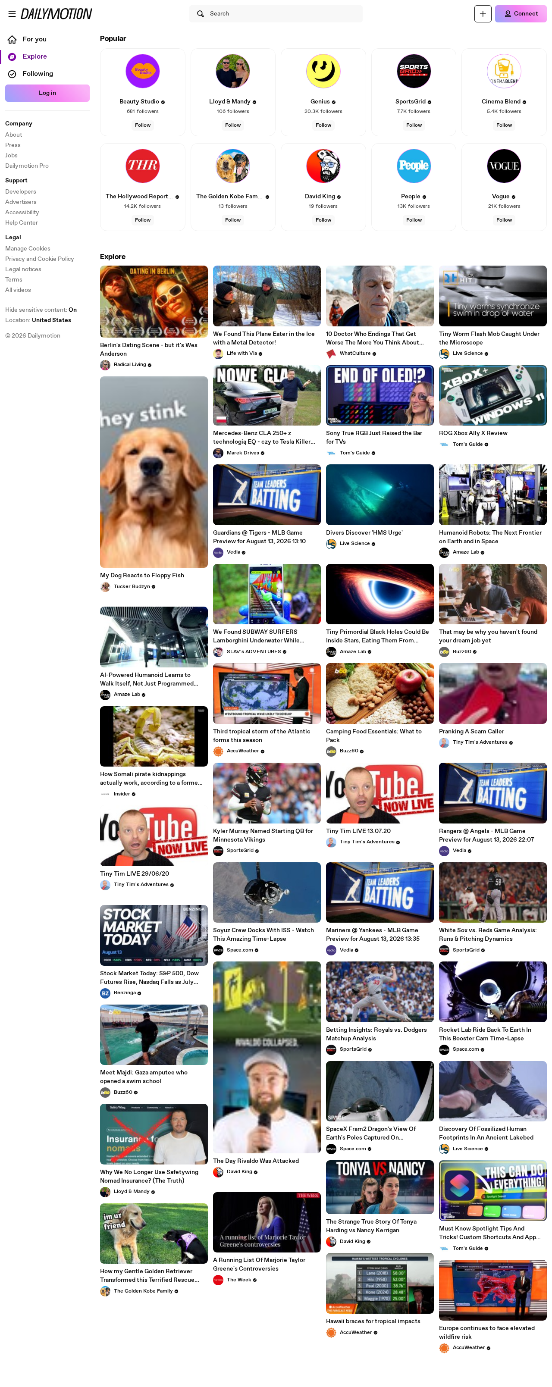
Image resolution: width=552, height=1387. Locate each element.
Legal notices (23, 269)
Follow (143, 125)
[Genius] (323, 71)
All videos (18, 290)
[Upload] (483, 13)
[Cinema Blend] (504, 71)
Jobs (11, 156)
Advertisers (21, 202)
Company (18, 124)
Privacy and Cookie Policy (39, 259)
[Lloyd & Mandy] (233, 71)
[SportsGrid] (414, 71)
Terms (13, 280)
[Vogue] (504, 166)
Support (16, 181)
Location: (38, 320)
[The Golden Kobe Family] (233, 166)
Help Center (21, 223)
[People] (414, 166)
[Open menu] (12, 13)
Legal (13, 237)
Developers (20, 192)
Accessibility (22, 212)
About (13, 135)
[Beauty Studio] (142, 71)
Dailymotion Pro (27, 166)
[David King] (323, 166)
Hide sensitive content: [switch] (41, 310)
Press (13, 145)
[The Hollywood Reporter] (142, 166)
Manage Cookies (27, 249)
